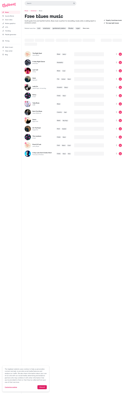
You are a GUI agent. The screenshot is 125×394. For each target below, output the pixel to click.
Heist (34, 78)
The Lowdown (36, 136)
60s (69, 154)
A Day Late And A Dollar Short (42, 153)
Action (63, 79)
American (34, 11)
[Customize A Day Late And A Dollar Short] (108, 153)
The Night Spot (37, 53)
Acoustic (59, 87)
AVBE (33, 105)
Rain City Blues (37, 111)
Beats (58, 120)
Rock (69, 79)
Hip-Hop (65, 120)
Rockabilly (60, 62)
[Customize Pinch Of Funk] (108, 145)
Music (26, 11)
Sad (65, 112)
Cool (64, 71)
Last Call (35, 70)
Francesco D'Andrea (38, 154)
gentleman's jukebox (59, 28)
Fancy (34, 95)
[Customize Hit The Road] (108, 128)
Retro (63, 145)
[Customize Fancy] (108, 95)
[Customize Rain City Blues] (108, 112)
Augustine (35, 130)
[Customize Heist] (108, 79)
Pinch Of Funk (36, 144)
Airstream (35, 63)
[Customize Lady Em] (108, 87)
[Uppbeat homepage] (10, 5)
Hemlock (34, 80)
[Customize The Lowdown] (108, 137)
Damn (34, 119)
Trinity (34, 72)
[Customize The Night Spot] (108, 54)
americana (46, 28)
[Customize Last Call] (108, 70)
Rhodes (70, 28)
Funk (58, 145)
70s (58, 79)
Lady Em (35, 86)
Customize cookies (11, 387)
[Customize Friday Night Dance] (108, 62)
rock (38, 28)
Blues (58, 54)
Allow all (42, 387)
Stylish (64, 129)
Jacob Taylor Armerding (39, 88)
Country (59, 112)
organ (78, 28)
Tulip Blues (35, 103)
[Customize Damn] (108, 120)
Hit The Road (36, 128)
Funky (58, 95)
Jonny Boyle (35, 55)
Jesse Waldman (36, 113)
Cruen (34, 96)
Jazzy (64, 54)
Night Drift (35, 121)
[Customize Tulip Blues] (108, 103)
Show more (86, 28)
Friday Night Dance (38, 61)
